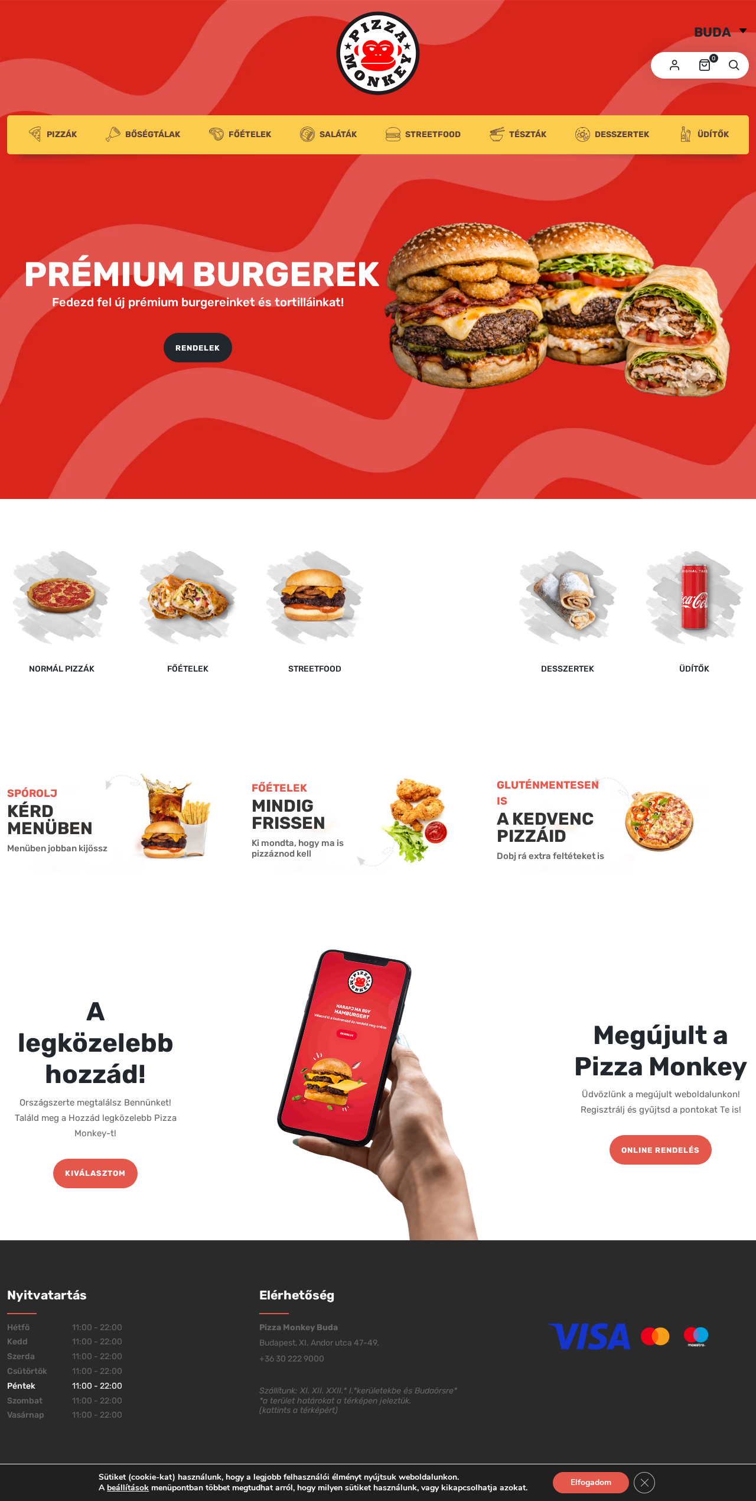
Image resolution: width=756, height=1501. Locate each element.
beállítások (128, 1488)
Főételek (250, 134)
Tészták (527, 134)
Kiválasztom (95, 1173)
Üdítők (713, 134)
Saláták (338, 134)
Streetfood (433, 134)
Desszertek (622, 134)
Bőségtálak (152, 134)
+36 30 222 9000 (291, 1359)
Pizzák (62, 134)
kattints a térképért (298, 1410)
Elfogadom (591, 1482)
